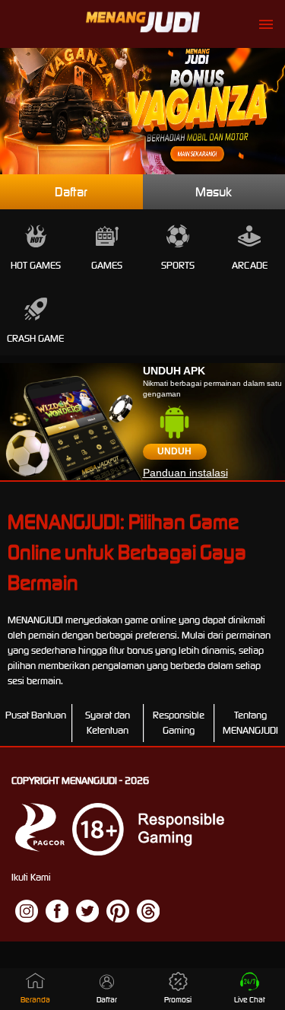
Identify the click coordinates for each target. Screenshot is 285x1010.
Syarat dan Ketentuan (107, 723)
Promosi (178, 1000)
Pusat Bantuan (35, 715)
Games (106, 265)
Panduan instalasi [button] (185, 473)
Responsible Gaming (178, 723)
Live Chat (249, 1000)
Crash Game (35, 338)
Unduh (174, 451)
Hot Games (36, 265)
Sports (178, 265)
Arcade (250, 265)
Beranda (35, 1000)
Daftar (71, 191)
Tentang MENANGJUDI (250, 723)
